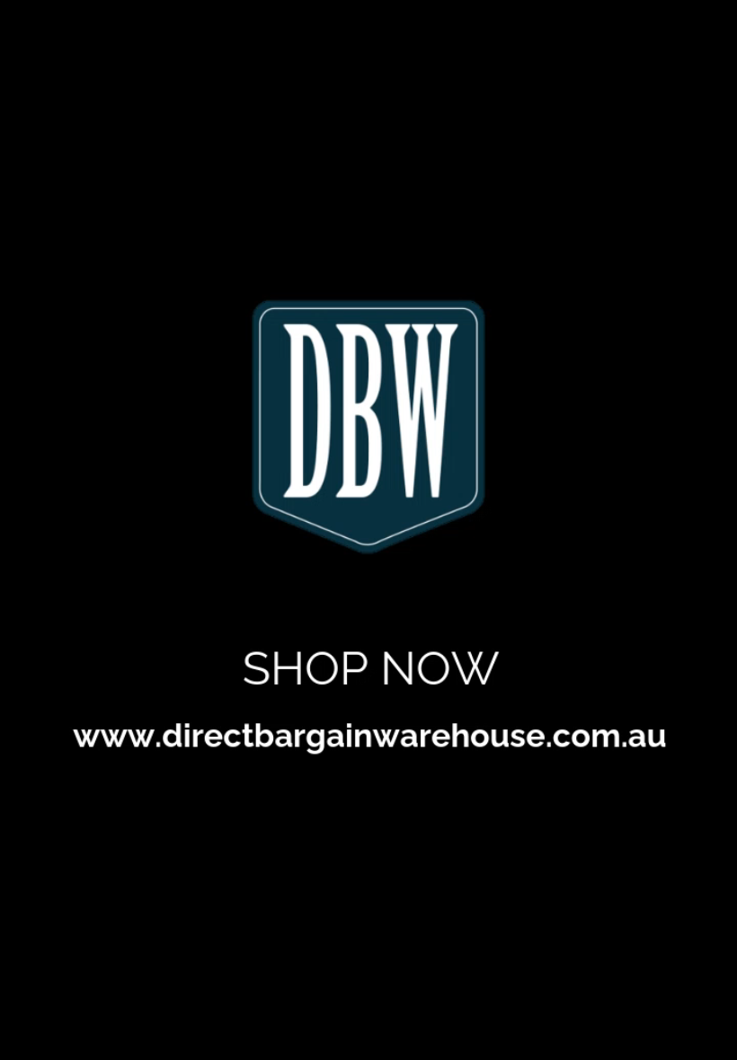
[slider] (681, 1007)
